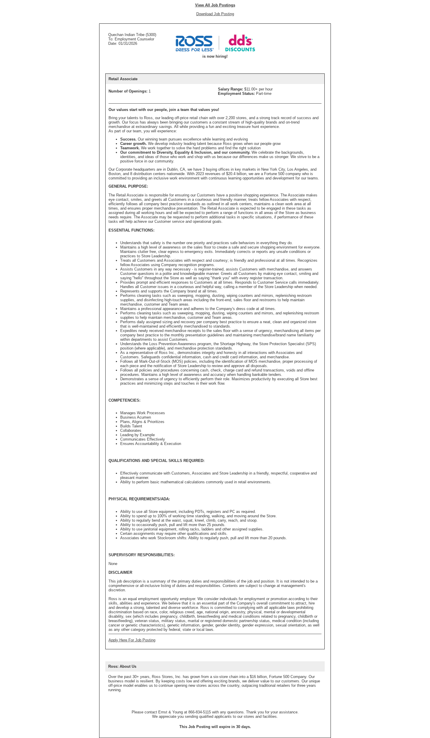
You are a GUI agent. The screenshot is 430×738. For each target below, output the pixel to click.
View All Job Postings (215, 5)
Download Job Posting (215, 14)
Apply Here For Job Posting (132, 640)
